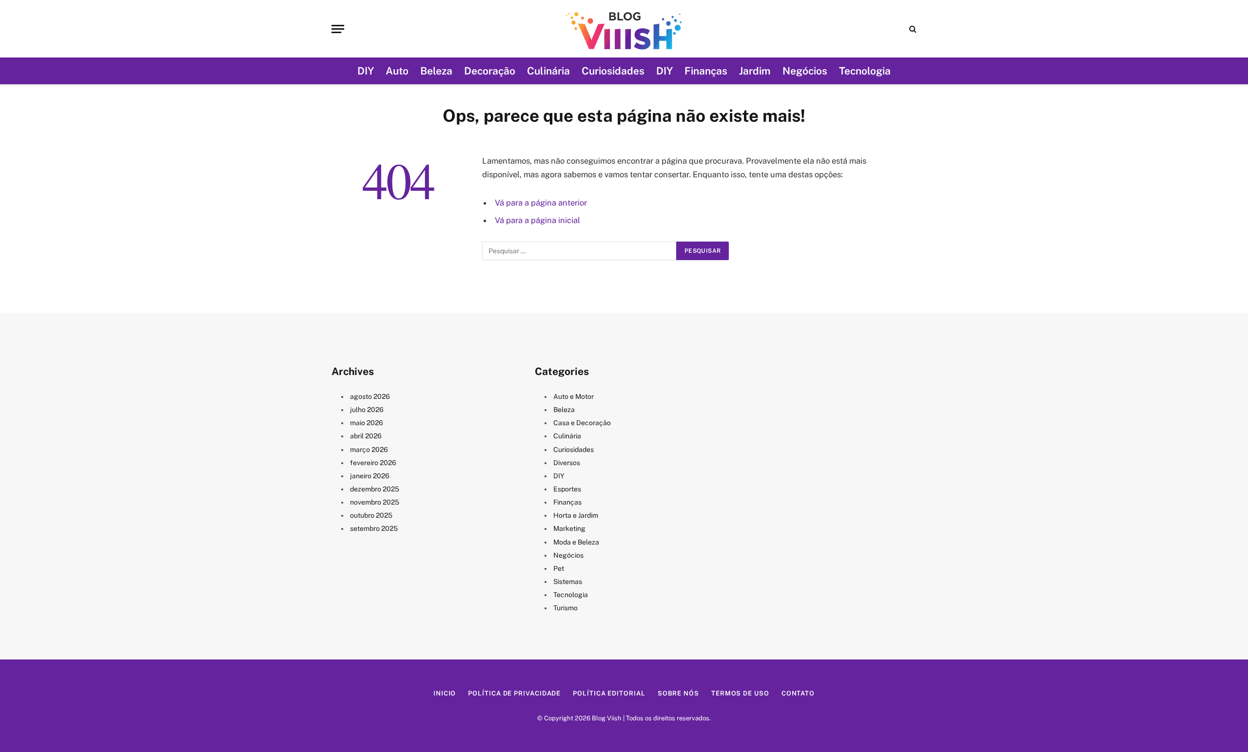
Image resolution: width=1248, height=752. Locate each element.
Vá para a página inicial (537, 220)
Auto (397, 71)
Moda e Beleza (576, 542)
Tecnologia (865, 71)
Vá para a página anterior (541, 202)
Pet (558, 568)
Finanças (705, 71)
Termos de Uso (740, 693)
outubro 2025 (371, 515)
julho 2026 (367, 410)
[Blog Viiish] (624, 28)
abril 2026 (366, 436)
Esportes (567, 489)
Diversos (566, 463)
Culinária (548, 71)
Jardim (755, 71)
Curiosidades (613, 71)
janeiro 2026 (370, 476)
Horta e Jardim (575, 515)
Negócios (804, 71)
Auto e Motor (573, 396)
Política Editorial (609, 693)
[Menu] (338, 29)
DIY (365, 71)
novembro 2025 (374, 502)
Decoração (489, 71)
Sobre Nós (678, 693)
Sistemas (567, 581)
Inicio (444, 693)
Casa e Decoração (582, 423)
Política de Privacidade (514, 693)
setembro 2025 (374, 528)
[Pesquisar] (911, 29)
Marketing (569, 528)
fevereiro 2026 (373, 463)
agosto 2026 (370, 396)
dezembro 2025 (374, 489)
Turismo (565, 608)
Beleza (436, 71)
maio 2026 (366, 423)
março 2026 (369, 449)
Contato (798, 693)
